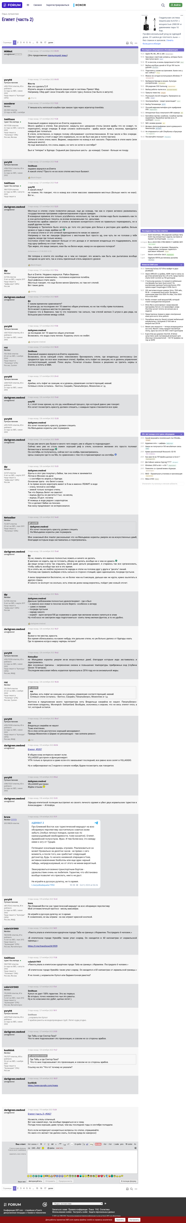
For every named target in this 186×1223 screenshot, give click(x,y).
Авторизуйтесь (35, 1181)
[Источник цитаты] (49, 86)
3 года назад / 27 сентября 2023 (43, 51)
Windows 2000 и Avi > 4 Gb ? (156, 465)
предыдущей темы (57, 55)
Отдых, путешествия (10, 13)
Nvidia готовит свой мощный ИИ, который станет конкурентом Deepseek (162, 301)
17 (45, 42)
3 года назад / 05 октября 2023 (43, 745)
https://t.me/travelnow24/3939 (42, 946)
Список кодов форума (17, 1148)
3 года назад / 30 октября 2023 (42, 1050)
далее (50, 42)
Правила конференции (77, 1209)
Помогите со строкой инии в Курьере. (160, 469)
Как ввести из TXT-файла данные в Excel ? (162, 457)
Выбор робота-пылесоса (155, 89)
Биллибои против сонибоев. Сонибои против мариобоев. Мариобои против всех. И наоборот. (164, 118)
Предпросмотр (65, 1181)
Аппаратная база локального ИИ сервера (162, 113)
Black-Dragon (36, 178)
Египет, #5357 (35, 749)
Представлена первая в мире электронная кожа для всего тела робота (163, 315)
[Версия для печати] (127, 43)
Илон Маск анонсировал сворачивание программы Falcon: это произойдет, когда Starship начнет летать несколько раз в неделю (162, 308)
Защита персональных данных (102, 1212)
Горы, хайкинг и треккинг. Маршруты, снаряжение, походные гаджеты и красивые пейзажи (163, 249)
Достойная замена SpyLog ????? (158, 462)
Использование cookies (62, 1212)
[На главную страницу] (12, 5)
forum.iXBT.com (107, 1216)
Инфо (125, 79)
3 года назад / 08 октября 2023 (43, 798)
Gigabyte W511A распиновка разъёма (163, 258)
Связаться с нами (59, 1209)
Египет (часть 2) (17, 19)
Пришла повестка (152, 93)
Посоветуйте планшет (154, 137)
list (110, 1144)
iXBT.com (56, 1216)
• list (104, 1144)
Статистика (105, 1209)
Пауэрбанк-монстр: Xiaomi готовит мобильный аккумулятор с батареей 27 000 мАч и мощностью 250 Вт (164, 321)
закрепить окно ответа (17, 1154)
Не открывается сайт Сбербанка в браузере (163, 132)
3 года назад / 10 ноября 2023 (42, 1110)
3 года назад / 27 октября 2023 (42, 928)
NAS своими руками (153, 123)
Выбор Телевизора (153, 104)
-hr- (135, 1144)
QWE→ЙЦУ (36, 1148)
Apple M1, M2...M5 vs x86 (154, 54)
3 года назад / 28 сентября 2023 (43, 397)
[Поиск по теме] (131, 43)
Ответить (132, 51)
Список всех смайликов (17, 1150)
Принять (120, 1220)
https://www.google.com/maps (43, 1085)
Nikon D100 (149, 479)
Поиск (91, 1209)
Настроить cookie (80, 1212)
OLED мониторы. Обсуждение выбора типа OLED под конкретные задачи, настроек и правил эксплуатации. (165, 237)
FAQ (97, 1209)
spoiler (78, 1144)
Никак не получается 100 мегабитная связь (163, 446)
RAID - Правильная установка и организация (163, 474)
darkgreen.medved (38, 342)
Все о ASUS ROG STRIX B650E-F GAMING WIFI (165, 242)
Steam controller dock (157, 255)
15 (37, 42)
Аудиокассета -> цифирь (155, 443)
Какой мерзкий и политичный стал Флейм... (163, 438)
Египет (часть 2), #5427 (39, 1114)
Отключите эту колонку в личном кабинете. (160, 484)
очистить (59, 1148)
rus (29, 1148)
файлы (51, 1148)
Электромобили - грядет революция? (160, 101)
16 (41, 42)
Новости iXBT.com (150, 265)
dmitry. (33, 292)
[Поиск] (163, 5)
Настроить (134, 1220)
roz (32, 740)
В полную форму (128, 1181)
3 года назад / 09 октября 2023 (42, 817)
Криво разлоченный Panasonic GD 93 (160, 452)
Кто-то (33, 98)
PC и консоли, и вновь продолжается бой (162, 62)
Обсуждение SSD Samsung (156, 86)
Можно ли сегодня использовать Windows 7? (163, 76)
